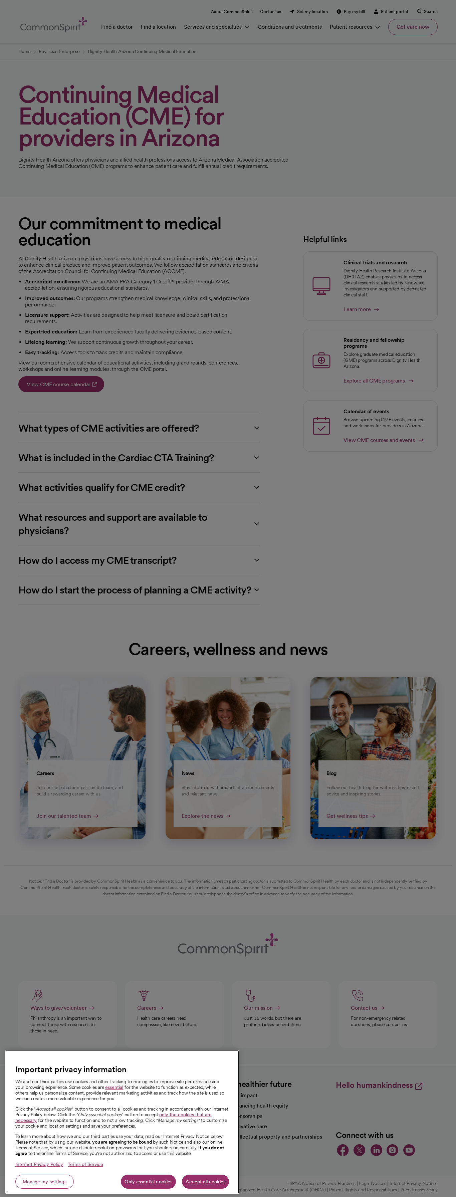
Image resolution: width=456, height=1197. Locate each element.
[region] (122, 1122)
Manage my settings (44, 1181)
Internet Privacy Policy (39, 1164)
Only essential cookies (148, 1181)
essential (114, 1087)
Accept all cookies (205, 1181)
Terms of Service (85, 1164)
